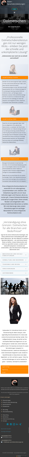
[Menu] (14, 12)
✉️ (1, 442)
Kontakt (3, 372)
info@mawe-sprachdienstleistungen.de (13, 442)
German (19, 456)
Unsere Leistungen (5, 397)
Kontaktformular (7, 437)
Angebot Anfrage (5, 366)
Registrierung (5, 369)
